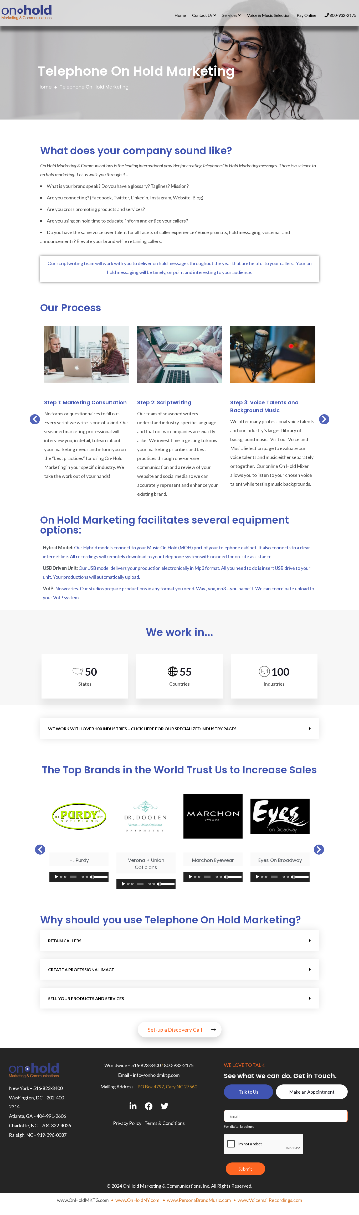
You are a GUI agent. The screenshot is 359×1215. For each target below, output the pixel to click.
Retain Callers (64, 940)
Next (324, 420)
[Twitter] (164, 1106)
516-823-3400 (48, 1088)
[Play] (56, 877)
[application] (79, 877)
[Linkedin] (133, 1106)
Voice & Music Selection (268, 15)
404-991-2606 (51, 1116)
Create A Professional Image (81, 969)
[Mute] (92, 877)
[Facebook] (149, 1106)
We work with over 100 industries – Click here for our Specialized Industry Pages (142, 728)
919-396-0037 (51, 1135)
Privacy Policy (127, 1123)
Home (180, 15)
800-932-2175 (342, 15)
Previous (32, 420)
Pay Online (306, 15)
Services (230, 15)
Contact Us (202, 15)
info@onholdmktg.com (156, 1075)
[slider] (100, 876)
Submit (245, 1169)
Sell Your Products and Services (86, 998)
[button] (179, 728)
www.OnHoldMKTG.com (83, 1200)
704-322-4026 (56, 1125)
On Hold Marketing (58, 165)
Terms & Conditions (165, 1123)
